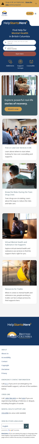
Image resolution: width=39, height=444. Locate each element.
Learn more (6, 120)
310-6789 (5, 413)
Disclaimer (6, 369)
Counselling (31, 60)
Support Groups (20, 61)
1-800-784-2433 (10, 398)
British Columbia (12, 49)
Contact (4, 361)
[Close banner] (36, 3)
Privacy (4, 373)
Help (30, 13)
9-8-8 (23, 398)
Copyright (5, 365)
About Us (5, 353)
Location (10, 47)
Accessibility (6, 357)
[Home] (4, 13)
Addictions (10, 60)
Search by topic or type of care (18, 41)
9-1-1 (6, 384)
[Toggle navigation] (36, 13)
